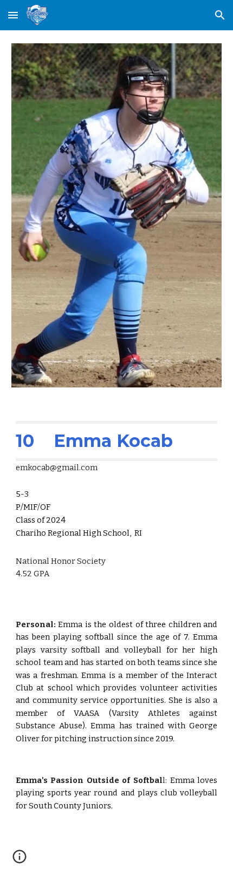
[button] (13, 15)
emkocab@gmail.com (57, 467)
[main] (116, 480)
